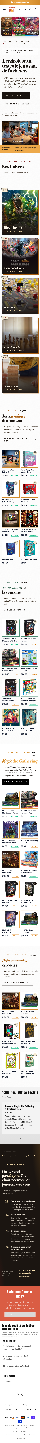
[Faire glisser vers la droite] (24, 1138)
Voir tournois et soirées (17, 104)
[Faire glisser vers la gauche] (15, 1138)
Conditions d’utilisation (13, 1435)
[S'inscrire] (33, 1314)
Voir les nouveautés (14, 610)
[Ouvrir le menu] (4, 9)
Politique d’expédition (29, 1435)
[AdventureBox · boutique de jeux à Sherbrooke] (20, 26)
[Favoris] (30, 9)
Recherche (8, 1382)
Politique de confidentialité (21, 1428)
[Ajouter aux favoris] (16, 453)
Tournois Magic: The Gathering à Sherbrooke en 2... (19, 1108)
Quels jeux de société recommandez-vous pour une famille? (18, 1347)
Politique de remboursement (21, 1431)
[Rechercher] (20, 9)
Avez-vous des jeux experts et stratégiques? (15, 1357)
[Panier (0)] (35, 9)
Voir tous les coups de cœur (15, 439)
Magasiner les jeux (14, 96)
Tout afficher (6, 1097)
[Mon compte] (25, 9)
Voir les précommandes (16, 983)
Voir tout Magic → (14, 782)
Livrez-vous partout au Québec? (16, 1366)
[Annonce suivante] (35, 2)
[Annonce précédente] (4, 2)
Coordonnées (21, 1438)
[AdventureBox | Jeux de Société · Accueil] (12, 9)
